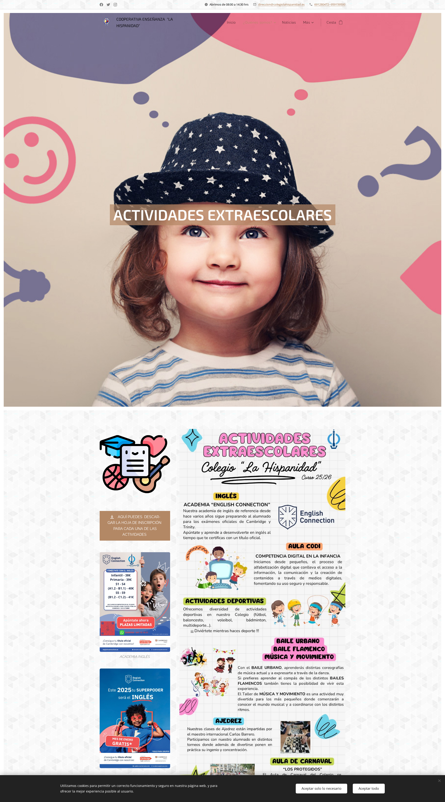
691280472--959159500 (329, 4)
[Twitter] (108, 5)
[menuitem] (232, 22)
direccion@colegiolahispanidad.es (281, 4)
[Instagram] (115, 5)
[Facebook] (101, 5)
